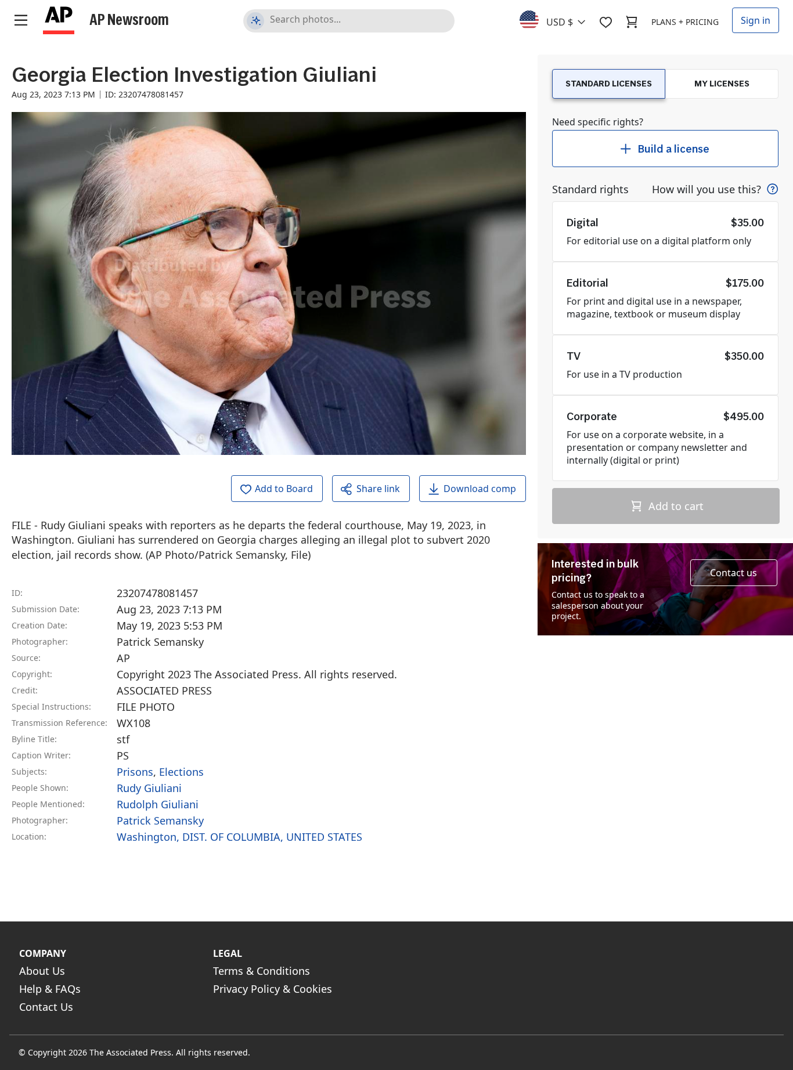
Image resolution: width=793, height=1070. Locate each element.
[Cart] (631, 22)
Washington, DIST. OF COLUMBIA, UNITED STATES (239, 837)
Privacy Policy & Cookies (272, 989)
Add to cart (675, 506)
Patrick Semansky (160, 820)
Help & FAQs (50, 989)
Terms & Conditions (261, 971)
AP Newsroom (129, 19)
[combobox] (559, 19)
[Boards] (605, 22)
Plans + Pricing (685, 21)
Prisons (135, 772)
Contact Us (46, 1007)
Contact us (733, 572)
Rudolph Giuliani (158, 804)
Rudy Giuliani (149, 788)
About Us (42, 971)
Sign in (755, 20)
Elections (181, 772)
